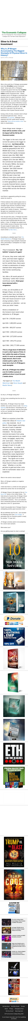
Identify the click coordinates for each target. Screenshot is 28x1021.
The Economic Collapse (14, 32)
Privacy (11, 1008)
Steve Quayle (17, 383)
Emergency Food (19, 1008)
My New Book (6, 1006)
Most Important (19, 1011)
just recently (10, 117)
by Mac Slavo (12, 229)
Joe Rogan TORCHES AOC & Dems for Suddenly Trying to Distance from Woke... (18, 929)
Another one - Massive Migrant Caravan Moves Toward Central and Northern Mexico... (18, 953)
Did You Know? (9, 1011)
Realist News (7, 385)
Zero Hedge (18, 514)
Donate (23, 1006)
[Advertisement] (14, 15)
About (6, 1008)
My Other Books (15, 1006)
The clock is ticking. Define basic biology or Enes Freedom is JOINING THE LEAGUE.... (18, 921)
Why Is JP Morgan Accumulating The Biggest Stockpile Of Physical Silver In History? (14, 52)
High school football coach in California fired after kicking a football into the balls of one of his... (18, 945)
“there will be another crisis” (15, 121)
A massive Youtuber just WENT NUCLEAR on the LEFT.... (18, 936)
